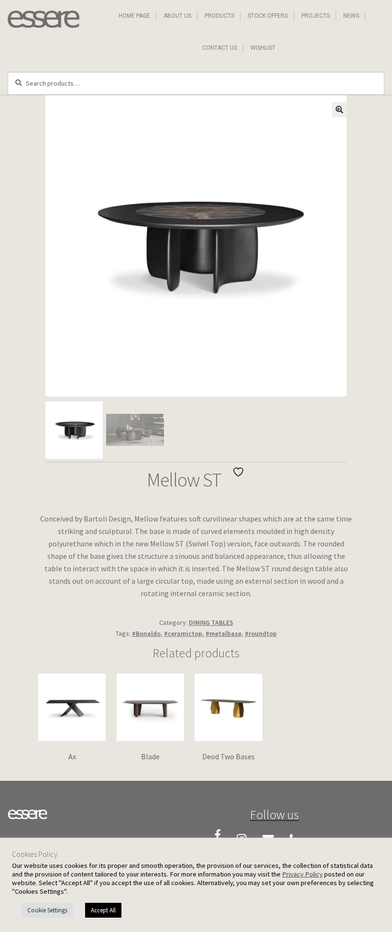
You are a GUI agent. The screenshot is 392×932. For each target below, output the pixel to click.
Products (219, 15)
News (351, 15)
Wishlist (262, 47)
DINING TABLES (211, 622)
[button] (339, 109)
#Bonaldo (146, 633)
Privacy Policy (302, 874)
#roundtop (261, 633)
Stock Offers (268, 15)
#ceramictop (183, 633)
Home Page (134, 15)
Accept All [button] (103, 910)
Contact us (219, 47)
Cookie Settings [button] (47, 910)
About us (177, 15)
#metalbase (223, 633)
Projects (315, 15)
